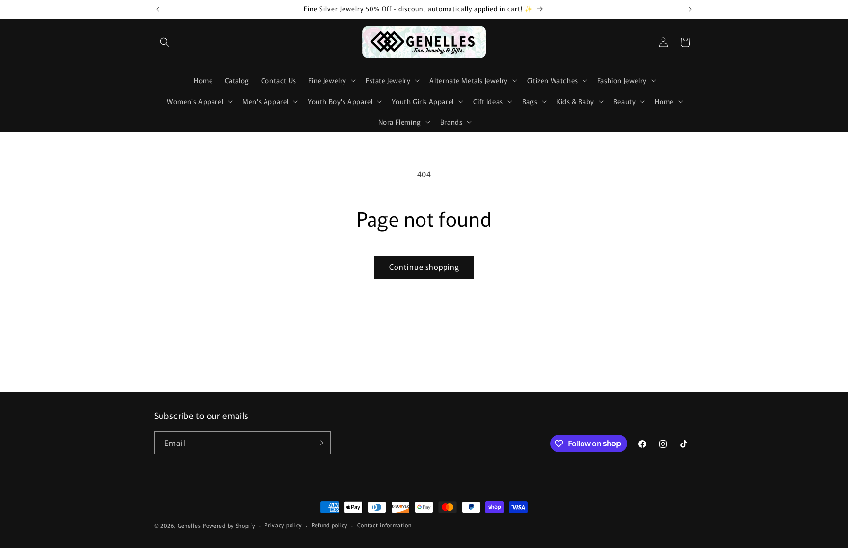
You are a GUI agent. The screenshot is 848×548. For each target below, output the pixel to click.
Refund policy (329, 525)
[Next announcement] (690, 9)
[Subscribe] (319, 442)
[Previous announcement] (157, 9)
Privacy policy (283, 525)
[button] (165, 42)
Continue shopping (424, 266)
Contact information (384, 525)
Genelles (189, 525)
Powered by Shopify (229, 525)
